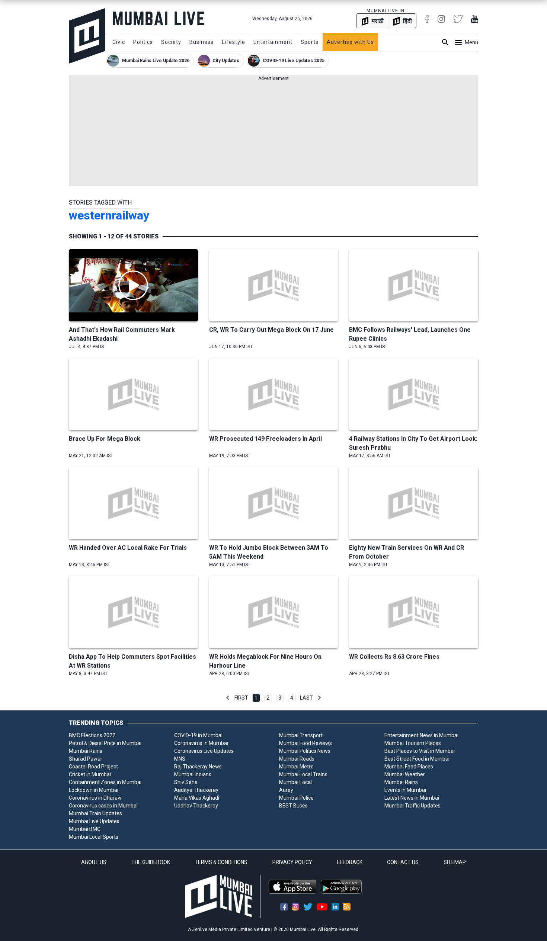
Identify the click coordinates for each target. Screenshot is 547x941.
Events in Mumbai (405, 790)
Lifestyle (233, 42)
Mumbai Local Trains (303, 774)
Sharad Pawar (85, 759)
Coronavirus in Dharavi (95, 798)
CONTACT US (403, 862)
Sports (310, 42)
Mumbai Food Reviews (305, 743)
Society (171, 42)
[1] (227, 697)
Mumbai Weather (404, 774)
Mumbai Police (296, 798)
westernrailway (109, 215)
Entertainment (272, 42)
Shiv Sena (186, 782)
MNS (179, 759)
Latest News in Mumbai (411, 798)
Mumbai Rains (85, 751)
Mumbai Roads (296, 759)
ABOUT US (93, 862)
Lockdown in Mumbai (93, 790)
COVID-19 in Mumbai (198, 735)
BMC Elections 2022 (92, 735)
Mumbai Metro (296, 767)
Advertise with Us (350, 42)
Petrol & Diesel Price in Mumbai (105, 743)
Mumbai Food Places (408, 767)
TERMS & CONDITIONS (221, 862)
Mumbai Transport (301, 735)
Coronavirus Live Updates (204, 751)
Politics (143, 42)
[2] (319, 697)
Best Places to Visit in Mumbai (419, 751)
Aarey (286, 790)
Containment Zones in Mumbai (105, 782)
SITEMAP (455, 862)
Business (201, 42)
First (241, 698)
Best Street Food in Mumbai (417, 759)
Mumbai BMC (84, 829)
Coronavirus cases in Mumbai (103, 806)
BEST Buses (293, 806)
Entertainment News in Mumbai (421, 735)
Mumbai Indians (192, 774)
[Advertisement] (273, 134)
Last (306, 698)
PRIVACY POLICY (292, 862)
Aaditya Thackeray (196, 790)
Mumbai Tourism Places (412, 743)
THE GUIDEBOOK (150, 862)
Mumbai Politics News (304, 751)
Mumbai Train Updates (95, 813)
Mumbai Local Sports (93, 837)
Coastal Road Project (93, 767)
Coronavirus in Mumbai (201, 743)
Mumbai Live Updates (94, 821)
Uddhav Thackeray (196, 806)
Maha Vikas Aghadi (196, 798)
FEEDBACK (349, 862)
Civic (118, 42)
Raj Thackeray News (198, 767)
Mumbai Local (295, 782)
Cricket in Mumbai (90, 774)
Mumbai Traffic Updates (412, 806)
